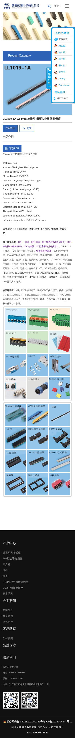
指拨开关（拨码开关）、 (41, 259)
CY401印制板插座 (16, 255)
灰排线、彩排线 (19, 268)
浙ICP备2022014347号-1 (57, 721)
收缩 (49, 78)
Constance (64, 85)
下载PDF (14, 148)
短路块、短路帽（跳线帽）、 (25, 264)
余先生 (62, 45)
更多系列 (8, 593)
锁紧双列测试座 (12, 552)
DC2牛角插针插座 (13, 587)
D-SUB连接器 (46, 264)
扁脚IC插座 (21, 259)
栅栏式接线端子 (14, 295)
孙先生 (62, 72)
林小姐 (62, 65)
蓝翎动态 (9, 629)
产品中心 (9, 543)
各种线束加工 (35, 268)
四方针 (6, 564)
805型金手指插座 (12, 558)
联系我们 (9, 657)
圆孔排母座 (32, 255)
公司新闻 (8, 638)
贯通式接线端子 (32, 295)
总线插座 (62, 268)
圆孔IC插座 (8, 259)
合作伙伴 (8, 621)
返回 (29, 128)
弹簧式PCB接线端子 (47, 290)
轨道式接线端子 (49, 295)
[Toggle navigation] (67, 6)
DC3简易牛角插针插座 (15, 581)
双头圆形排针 (46, 255)
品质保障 (9, 645)
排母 (5, 576)
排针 (5, 570)
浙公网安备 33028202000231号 (25, 721)
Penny (62, 78)
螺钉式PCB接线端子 (25, 290)
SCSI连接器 (50, 268)
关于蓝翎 (9, 600)
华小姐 (62, 59)
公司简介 (8, 610)
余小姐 (62, 52)
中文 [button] (56, 6)
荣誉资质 (8, 615)
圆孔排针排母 (62, 255)
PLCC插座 (8, 273)
